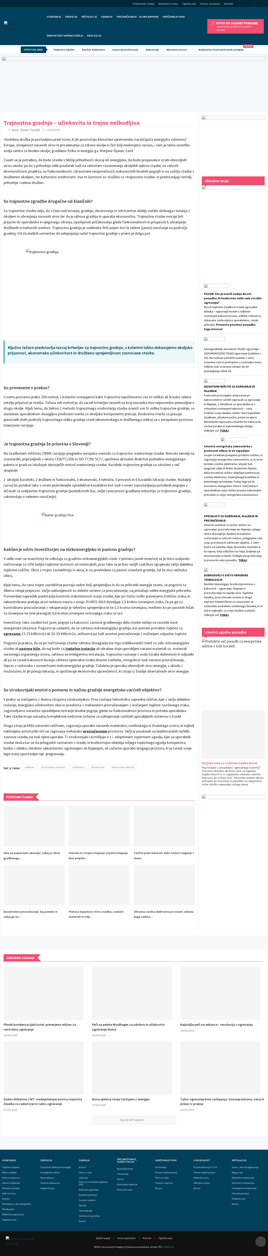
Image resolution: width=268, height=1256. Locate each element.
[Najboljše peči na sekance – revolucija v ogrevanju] (220, 993)
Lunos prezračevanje (125, 49)
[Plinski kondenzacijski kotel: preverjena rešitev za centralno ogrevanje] (44, 993)
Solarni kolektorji (11, 1183)
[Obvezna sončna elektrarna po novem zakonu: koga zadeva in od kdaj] (164, 885)
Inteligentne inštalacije (244, 1188)
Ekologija (94, 35)
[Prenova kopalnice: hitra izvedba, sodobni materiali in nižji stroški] (99, 885)
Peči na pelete (9, 1172)
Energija (46, 1160)
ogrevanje (12, 633)
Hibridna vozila (201, 1183)
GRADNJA (106, 16)
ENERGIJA (71, 16)
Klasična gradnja (88, 1195)
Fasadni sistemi (87, 1200)
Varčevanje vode (174, 16)
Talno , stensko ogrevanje (245, 1167)
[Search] (262, 4)
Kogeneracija (9, 1219)
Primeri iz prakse (11, 1188)
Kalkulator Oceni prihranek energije (223, 48)
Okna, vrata (85, 1172)
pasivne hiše (29, 648)
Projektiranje (238, 1198)
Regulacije (237, 1172)
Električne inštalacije (243, 1178)
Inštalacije (89, 16)
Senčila (82, 1205)
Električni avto (201, 1178)
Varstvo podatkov (126, 1238)
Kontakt (228, 3)
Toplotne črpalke (64, 49)
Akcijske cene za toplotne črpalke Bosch (229, 763)
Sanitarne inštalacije (243, 1183)
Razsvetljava (47, 1178)
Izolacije (83, 1178)
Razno (82, 1221)
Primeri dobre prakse (166, 1172)
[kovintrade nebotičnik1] (233, 857)
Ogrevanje (54, 16)
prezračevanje (95, 731)
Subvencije (152, 49)
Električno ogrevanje (13, 1214)
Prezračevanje (124, 1189)
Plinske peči (8, 1209)
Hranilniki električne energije (55, 1167)
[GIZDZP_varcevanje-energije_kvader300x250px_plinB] (233, 142)
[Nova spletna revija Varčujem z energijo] (132, 1068)
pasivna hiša (97, 767)
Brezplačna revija (168, 3)
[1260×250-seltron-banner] (134, 83)
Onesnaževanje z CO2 (205, 1167)
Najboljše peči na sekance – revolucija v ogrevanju (216, 1024)
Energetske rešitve (50, 1172)
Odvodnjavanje (240, 1193)
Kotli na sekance (11, 1178)
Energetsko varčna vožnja (65, 35)
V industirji (122, 1174)
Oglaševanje (189, 3)
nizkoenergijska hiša (53, 767)
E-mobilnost (201, 1160)
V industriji (160, 1167)
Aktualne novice (176, 49)
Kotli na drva (9, 1193)
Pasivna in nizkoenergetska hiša (93, 1183)
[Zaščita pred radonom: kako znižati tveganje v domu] (164, 826)
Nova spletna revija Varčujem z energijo (121, 1099)
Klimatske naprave (127, 1184)
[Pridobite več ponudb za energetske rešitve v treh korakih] (233, 670)
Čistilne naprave (164, 1183)
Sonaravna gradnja (89, 1216)
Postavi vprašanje (210, 3)
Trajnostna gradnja (123, 767)
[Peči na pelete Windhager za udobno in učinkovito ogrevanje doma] (132, 993)
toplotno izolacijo (80, 648)
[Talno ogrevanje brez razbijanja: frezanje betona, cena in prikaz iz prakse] (220, 1068)
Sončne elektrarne (93, 49)
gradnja (29, 767)
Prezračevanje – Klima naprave (137, 16)
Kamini (6, 1198)
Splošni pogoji (103, 1238)
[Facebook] (246, 4)
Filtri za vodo (162, 1178)
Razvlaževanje (125, 1168)
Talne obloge (85, 1210)
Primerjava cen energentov (16, 1204)
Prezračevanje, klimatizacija (127, 1160)
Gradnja (84, 1160)
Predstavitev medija (144, 3)
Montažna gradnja (89, 1189)
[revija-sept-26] (233, 228)
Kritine (82, 1167)
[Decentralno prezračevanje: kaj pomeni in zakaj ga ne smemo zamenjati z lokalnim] (34, 885)
